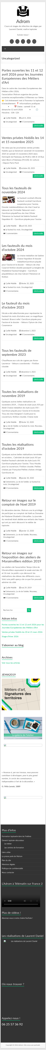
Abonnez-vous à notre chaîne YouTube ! (17, 918)
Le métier (8, 844)
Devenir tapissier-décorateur (13, 840)
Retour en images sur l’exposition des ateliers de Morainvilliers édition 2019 (21, 557)
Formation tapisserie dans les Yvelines (16, 836)
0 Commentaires (28, 122)
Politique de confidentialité (12, 868)
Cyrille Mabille (10, 118)
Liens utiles (6, 852)
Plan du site (6, 860)
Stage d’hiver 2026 (10, 637)
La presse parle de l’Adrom (12, 856)
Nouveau (38, 426)
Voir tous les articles (11, 663)
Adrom (23, 21)
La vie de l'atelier (11, 426)
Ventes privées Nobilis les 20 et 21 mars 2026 (22, 632)
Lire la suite (38, 126)
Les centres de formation (14, 848)
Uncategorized (11, 122)
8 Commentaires (28, 335)
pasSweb (37, 1045)
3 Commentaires (11, 291)
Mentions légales (8, 864)
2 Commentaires (11, 541)
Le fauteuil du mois (12, 230)
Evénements (10, 482)
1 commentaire (11, 233)
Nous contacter (8, 873)
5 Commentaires (28, 376)
